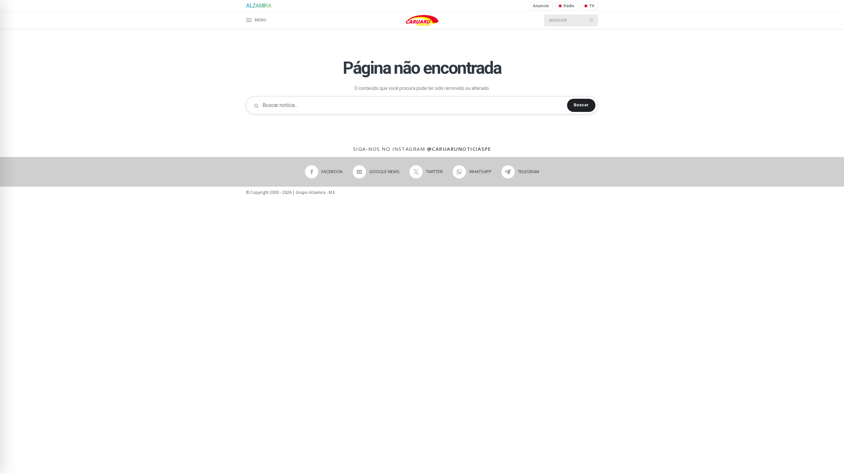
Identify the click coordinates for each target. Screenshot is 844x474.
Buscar (581, 104)
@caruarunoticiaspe (459, 148)
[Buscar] (591, 20)
